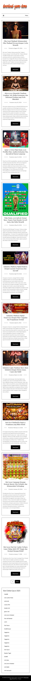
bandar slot (7, 608)
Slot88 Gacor (7, 629)
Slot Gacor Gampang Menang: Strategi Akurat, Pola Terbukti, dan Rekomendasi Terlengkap (15, 484)
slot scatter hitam (8, 597)
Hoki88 (6, 594)
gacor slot (6, 611)
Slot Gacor (7, 625)
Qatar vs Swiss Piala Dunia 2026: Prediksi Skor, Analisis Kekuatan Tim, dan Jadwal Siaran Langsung (15, 152)
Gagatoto (6, 632)
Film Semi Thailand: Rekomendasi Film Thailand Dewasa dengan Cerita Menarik (15, 43)
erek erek (6, 601)
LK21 (5, 622)
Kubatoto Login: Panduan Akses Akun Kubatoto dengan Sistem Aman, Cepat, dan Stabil (15, 370)
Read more (15, 69)
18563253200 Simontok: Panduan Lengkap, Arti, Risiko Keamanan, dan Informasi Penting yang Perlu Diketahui (15, 96)
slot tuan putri (7, 670)
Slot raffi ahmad (8, 618)
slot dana (6, 660)
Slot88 (6, 656)
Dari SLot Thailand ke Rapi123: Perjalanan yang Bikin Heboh (15, 423)
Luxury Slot (7, 604)
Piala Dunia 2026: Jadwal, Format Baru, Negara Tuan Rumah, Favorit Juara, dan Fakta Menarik (15, 220)
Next (17, 581)
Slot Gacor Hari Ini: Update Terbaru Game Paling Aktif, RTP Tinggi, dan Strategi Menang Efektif (15, 549)
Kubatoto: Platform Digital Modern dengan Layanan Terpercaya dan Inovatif (15, 269)
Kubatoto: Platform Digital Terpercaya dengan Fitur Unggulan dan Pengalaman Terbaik (15, 318)
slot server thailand (9, 615)
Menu (26, 15)
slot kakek (6, 667)
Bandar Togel (7, 653)
